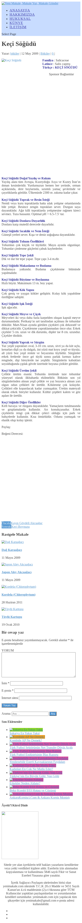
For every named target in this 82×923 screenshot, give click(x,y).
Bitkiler (45, 53)
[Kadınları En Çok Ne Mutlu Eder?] (33, 765)
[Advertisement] (41, 132)
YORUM (8, 650)
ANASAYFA (20, 10)
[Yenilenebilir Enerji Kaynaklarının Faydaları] (39, 758)
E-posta (8, 690)
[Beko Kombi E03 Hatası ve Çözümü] (34, 787)
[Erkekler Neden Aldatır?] (26, 779)
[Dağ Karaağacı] (13, 542)
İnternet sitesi (10, 698)
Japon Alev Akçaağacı (16, 572)
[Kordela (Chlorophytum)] (19, 586)
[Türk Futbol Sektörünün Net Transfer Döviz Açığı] (43, 744)
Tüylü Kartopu (12, 617)
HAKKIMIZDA (22, 14)
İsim (5, 683)
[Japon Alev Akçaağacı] (17, 564)
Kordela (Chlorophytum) (18, 594)
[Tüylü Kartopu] (12, 609)
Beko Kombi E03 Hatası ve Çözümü (33, 790)
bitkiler (14, 53)
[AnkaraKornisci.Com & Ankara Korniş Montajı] (41, 794)
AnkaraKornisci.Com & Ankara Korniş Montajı (40, 797)
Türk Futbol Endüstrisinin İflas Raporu (34, 754)
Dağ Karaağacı (12, 550)
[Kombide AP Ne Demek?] (27, 736)
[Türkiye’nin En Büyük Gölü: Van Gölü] (36, 772)
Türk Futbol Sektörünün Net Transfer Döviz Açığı (41, 747)
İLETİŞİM (18, 27)
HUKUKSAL (20, 19)
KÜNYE (16, 23)
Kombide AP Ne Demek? (26, 740)
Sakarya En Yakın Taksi (25, 733)
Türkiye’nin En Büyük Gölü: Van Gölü (34, 776)
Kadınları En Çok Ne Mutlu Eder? (31, 769)
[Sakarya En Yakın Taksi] (26, 729)
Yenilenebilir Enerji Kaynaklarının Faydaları (37, 762)
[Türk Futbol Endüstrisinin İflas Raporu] (36, 751)
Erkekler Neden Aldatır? (25, 783)
